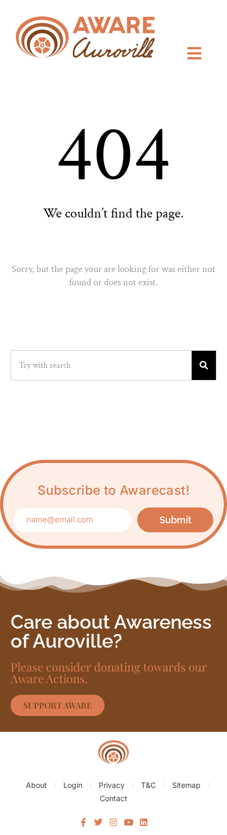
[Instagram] (113, 822)
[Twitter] (99, 822)
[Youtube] (129, 822)
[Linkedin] (143, 822)
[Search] (204, 365)
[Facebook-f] (83, 822)
